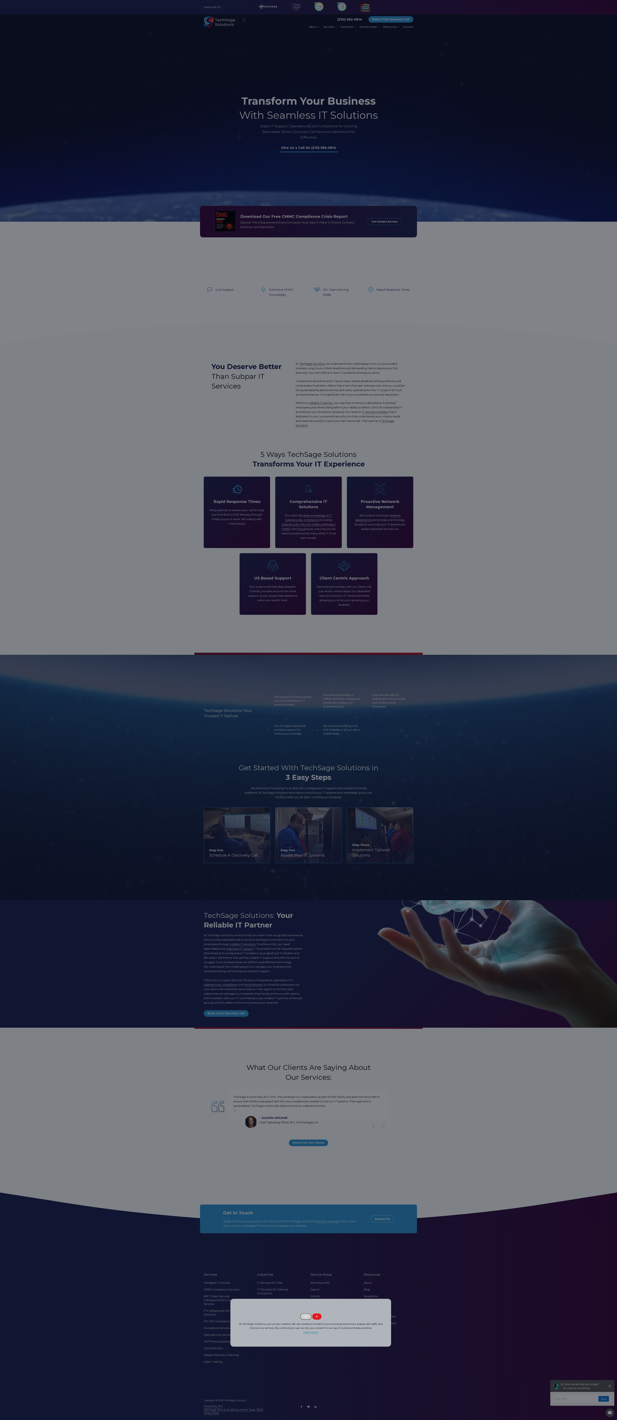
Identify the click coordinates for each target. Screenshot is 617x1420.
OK (306, 1316)
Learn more (310, 1332)
